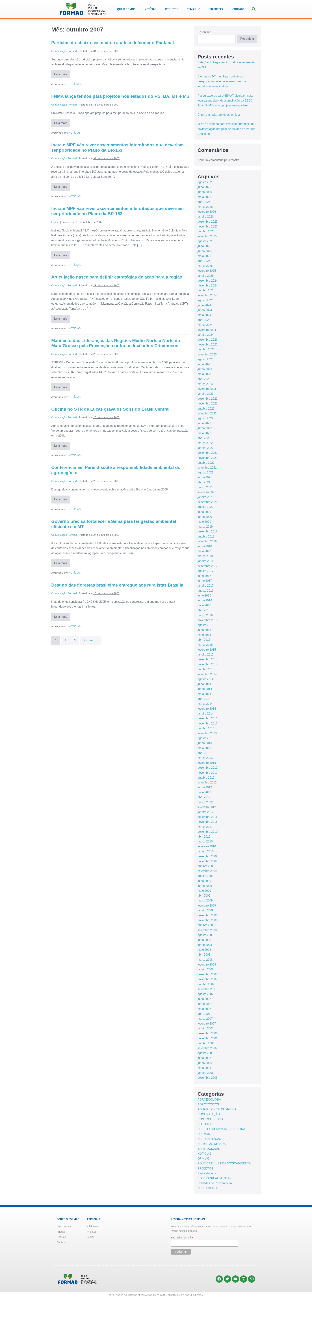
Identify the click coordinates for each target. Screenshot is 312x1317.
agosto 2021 (205, 472)
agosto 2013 (205, 738)
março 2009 (205, 900)
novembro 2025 (208, 226)
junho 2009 (205, 885)
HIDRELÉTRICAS (209, 1138)
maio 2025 (204, 256)
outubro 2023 (206, 349)
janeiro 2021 (206, 497)
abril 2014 (204, 698)
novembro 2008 (208, 920)
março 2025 (205, 265)
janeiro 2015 (206, 654)
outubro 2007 (206, 984)
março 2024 (205, 324)
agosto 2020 (205, 506)
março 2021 (205, 487)
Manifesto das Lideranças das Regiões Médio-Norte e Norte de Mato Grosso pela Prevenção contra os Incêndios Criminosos (115, 343)
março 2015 (205, 644)
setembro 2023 (207, 354)
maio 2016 (204, 605)
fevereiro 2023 (207, 388)
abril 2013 (204, 753)
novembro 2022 (208, 403)
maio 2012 (204, 792)
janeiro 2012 (206, 812)
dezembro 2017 (208, 566)
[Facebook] (219, 1279)
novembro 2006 (208, 1038)
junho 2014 (205, 688)
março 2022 (205, 442)
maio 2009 (204, 890)
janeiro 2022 (206, 447)
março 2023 (205, 383)
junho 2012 (205, 787)
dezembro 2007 (208, 974)
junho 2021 (205, 477)
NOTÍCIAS (150, 9)
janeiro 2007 (206, 1028)
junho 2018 (205, 546)
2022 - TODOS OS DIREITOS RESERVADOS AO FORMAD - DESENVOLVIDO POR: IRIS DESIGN (156, 1295)
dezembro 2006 (208, 1033)
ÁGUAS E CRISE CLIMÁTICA (217, 1109)
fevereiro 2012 (207, 807)
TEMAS (191, 9)
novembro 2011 (207, 821)
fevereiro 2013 (207, 762)
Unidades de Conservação (215, 1183)
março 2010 (205, 841)
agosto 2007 (205, 994)
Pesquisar (204, 32)
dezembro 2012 (208, 767)
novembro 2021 (208, 457)
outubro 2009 (206, 866)
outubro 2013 (206, 728)
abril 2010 (204, 836)
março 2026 (205, 206)
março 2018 (205, 556)
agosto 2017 (205, 570)
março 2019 (205, 526)
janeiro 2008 (206, 969)
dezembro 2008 (208, 915)
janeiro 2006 (206, 1072)
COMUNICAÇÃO (209, 1114)
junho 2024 (205, 310)
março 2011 (205, 826)
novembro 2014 (208, 664)
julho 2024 (204, 305)
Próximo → (91, 640)
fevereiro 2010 (207, 846)
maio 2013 (204, 748)
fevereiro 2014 (207, 708)
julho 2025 (204, 246)
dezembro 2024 (208, 280)
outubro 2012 (206, 777)
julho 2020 (204, 511)
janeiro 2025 (206, 275)
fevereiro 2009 (207, 905)
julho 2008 (204, 939)
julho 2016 (204, 595)
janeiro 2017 (206, 585)
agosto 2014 (205, 679)
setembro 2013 (207, 733)
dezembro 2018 (208, 531)
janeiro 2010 (206, 851)
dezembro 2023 (208, 339)
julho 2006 (204, 1057)
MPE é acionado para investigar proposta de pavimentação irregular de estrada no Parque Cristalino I (226, 128)
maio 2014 (204, 694)
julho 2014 (204, 684)
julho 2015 (204, 629)
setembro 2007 (207, 989)
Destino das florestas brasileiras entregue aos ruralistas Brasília (117, 585)
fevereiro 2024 (207, 329)
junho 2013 (205, 743)
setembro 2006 (207, 1048)
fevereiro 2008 (207, 964)
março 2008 (205, 959)
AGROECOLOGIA (209, 1099)
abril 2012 (204, 797)
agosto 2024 (205, 300)
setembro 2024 (207, 295)
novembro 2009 (208, 861)
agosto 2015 (205, 625)
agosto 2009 (205, 875)
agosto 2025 (205, 241)
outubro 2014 (206, 669)
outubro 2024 (206, 290)
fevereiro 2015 (207, 649)
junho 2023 (205, 369)
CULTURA (204, 1124)
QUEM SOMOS (126, 9)
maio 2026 (204, 197)
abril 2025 (204, 260)
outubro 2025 (206, 231)
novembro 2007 (208, 979)
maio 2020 (204, 521)
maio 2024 (204, 315)
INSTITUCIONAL (209, 1148)
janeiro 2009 (206, 910)
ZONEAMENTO (208, 1188)
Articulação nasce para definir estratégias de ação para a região (116, 277)
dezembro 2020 (208, 501)
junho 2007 (205, 1003)
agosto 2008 (205, 935)
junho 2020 (205, 516)
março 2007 (205, 1018)
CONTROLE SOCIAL (211, 1119)
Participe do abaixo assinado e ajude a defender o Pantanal (112, 42)
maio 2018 (204, 551)
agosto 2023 (205, 359)
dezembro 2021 (208, 452)
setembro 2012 (207, 782)
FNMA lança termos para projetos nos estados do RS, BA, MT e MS (120, 96)
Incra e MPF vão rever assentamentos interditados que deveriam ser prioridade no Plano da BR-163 (117, 147)
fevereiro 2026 (207, 211)
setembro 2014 (207, 674)
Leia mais (62, 73)
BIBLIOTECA (216, 9)
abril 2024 (204, 319)
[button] (253, 9)
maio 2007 (204, 1008)
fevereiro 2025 (207, 270)
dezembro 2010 (208, 831)
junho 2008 (205, 944)
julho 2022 (204, 423)
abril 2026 (204, 201)
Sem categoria (207, 1173)
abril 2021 (204, 482)
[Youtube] (235, 1279)
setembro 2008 (207, 930)
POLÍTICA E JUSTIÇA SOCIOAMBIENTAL (225, 1163)
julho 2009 (204, 880)
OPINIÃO (203, 1158)
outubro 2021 (206, 462)
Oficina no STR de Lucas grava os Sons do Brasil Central (110, 409)
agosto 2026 (205, 182)
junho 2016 (205, 600)
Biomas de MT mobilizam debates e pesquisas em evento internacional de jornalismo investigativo (222, 81)
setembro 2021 (207, 467)
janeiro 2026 (206, 216)
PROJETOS (171, 9)
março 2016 (205, 615)
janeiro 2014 (206, 713)
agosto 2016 (205, 590)
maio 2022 (204, 433)
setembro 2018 (207, 541)
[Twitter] (227, 1279)
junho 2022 (205, 428)
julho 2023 (204, 364)
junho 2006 (205, 1063)
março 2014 (205, 703)
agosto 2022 (205, 418)
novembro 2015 (208, 620)
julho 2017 (204, 575)
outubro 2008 (206, 925)
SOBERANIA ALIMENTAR (215, 1178)
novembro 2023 (208, 344)
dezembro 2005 (208, 1077)
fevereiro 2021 (207, 492)
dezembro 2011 (207, 816)
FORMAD (204, 1133)
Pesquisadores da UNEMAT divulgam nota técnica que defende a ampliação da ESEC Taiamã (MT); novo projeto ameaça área (225, 100)
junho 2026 (205, 191)
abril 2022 (204, 438)
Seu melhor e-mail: (182, 1237)
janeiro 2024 (206, 334)
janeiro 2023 (206, 393)
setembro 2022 (207, 413)
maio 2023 (204, 374)
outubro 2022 (206, 408)
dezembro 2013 (208, 718)
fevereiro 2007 (207, 1023)
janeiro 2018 (206, 560)
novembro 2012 (208, 772)
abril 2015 (204, 639)
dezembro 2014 (208, 659)
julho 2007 (204, 998)
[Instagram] (243, 1279)
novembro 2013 (208, 723)
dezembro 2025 (208, 221)
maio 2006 (204, 1067)
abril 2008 (204, 954)
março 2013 (205, 757)
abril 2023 (204, 379)
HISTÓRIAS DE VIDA (212, 1143)
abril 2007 (204, 1013)
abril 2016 (204, 610)
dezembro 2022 (208, 398)
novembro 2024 (208, 285)
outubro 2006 (206, 1043)
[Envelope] (251, 1279)
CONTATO (238, 9)
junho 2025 (205, 251)
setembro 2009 (207, 871)
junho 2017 (205, 580)
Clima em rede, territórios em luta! (219, 114)
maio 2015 (204, 634)
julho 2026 (204, 187)
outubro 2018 (206, 536)
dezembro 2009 (208, 856)
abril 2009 (204, 895)
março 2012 (205, 802)
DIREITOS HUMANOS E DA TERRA (221, 1129)
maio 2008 (204, 949)
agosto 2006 (205, 1053)
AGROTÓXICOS (208, 1104)
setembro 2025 (207, 236)
